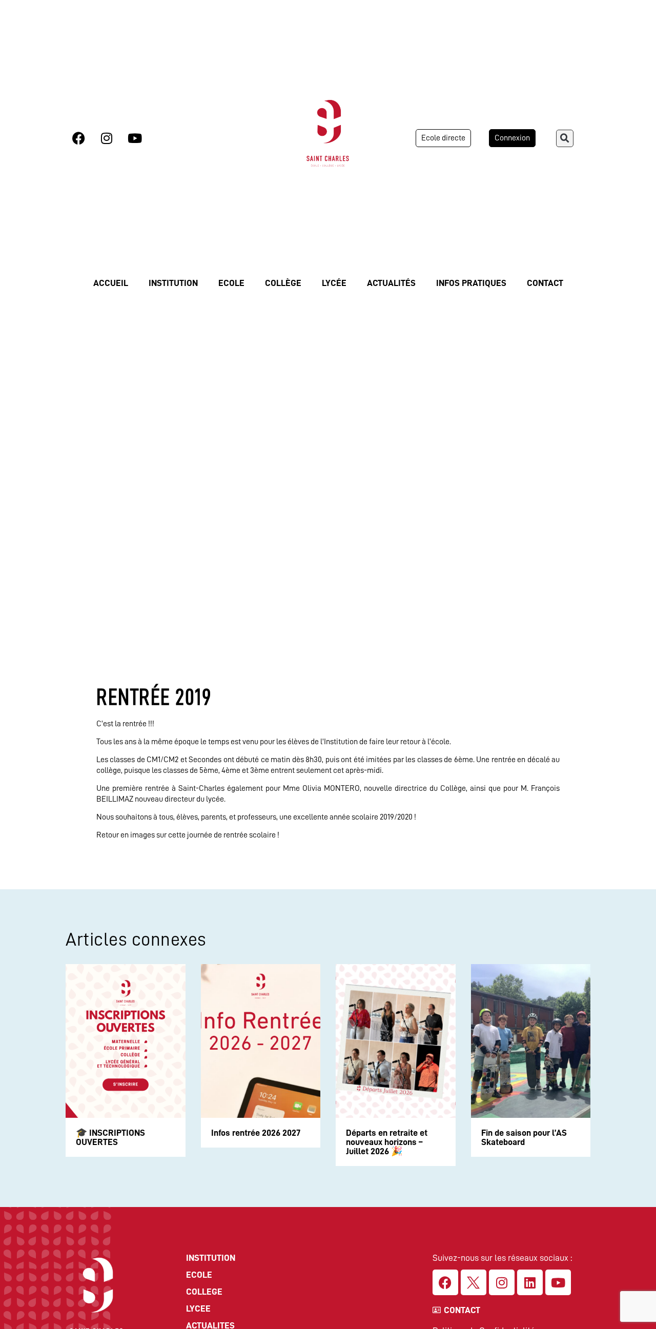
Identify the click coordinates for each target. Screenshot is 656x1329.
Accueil (110, 283)
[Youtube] (135, 138)
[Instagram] (106, 138)
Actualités (391, 283)
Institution (173, 283)
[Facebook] (78, 138)
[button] (565, 138)
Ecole (231, 283)
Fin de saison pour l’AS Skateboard (524, 1137)
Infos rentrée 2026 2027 (255, 1132)
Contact (545, 283)
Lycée (334, 283)
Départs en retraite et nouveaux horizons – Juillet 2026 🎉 (386, 1142)
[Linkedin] (530, 1282)
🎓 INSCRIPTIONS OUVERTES (110, 1137)
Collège (283, 283)
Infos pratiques (471, 283)
